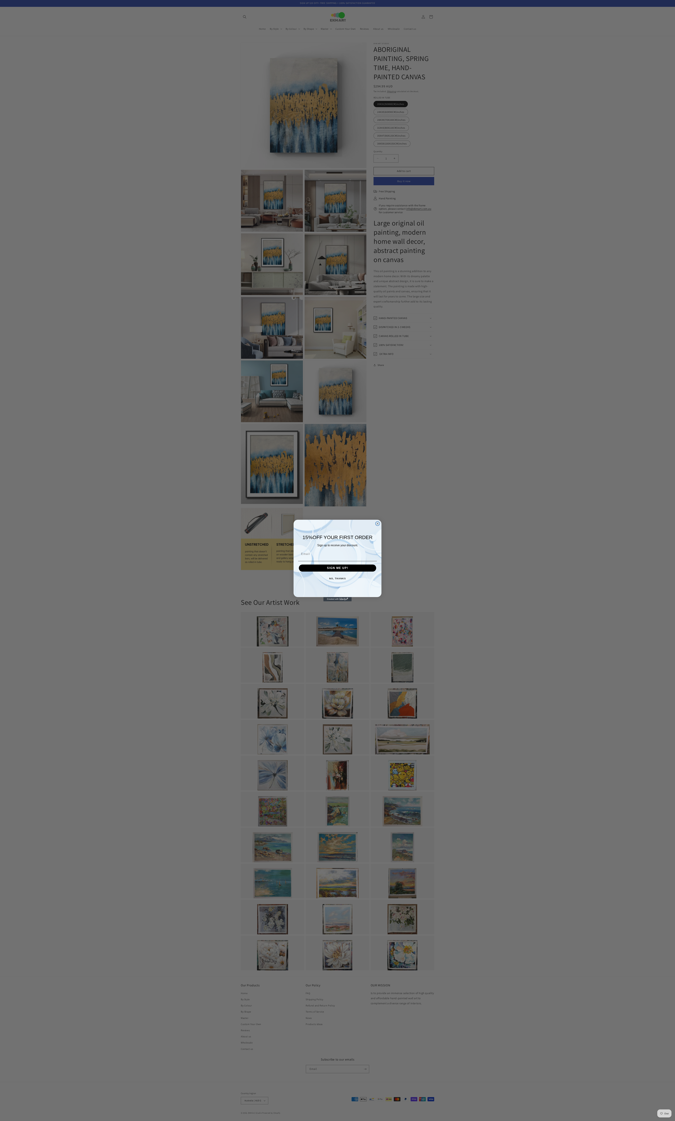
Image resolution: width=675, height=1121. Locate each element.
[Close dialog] (377, 523)
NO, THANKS (337, 578)
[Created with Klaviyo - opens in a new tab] (337, 599)
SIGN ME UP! (337, 567)
